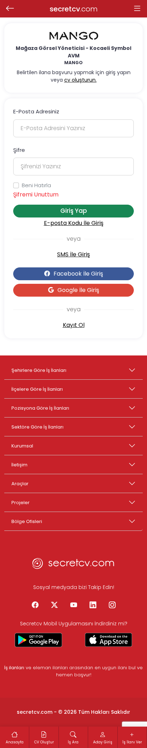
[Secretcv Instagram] (112, 605)
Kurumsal (22, 445)
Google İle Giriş (78, 290)
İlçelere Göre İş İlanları (37, 389)
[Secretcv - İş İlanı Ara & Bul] (38, 640)
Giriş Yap (73, 210)
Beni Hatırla (36, 185)
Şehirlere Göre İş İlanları (38, 370)
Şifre (19, 150)
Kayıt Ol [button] (74, 325)
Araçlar (20, 483)
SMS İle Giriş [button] (73, 254)
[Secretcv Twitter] (54, 605)
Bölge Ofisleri (26, 521)
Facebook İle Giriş (78, 274)
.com (74, 9)
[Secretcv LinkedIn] (93, 605)
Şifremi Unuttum (36, 194)
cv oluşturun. (80, 79)
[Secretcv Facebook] (35, 605)
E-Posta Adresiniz (36, 111)
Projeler (20, 502)
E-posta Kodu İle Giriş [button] (73, 223)
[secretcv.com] (73, 565)
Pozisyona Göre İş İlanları (40, 408)
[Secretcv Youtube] (73, 605)
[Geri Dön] (9, 9)
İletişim (19, 464)
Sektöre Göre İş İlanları (37, 427)
